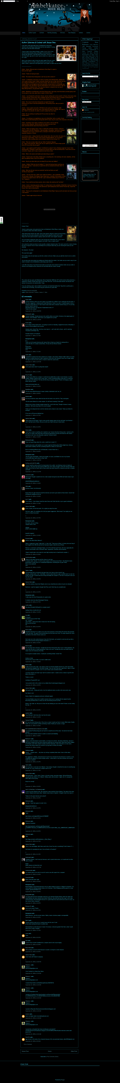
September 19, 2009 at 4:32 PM (32, 592)
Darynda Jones (90, 176)
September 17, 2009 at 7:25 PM (32, 437)
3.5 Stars (91, 54)
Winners (62, 33)
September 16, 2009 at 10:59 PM (33, 311)
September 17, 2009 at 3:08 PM (32, 393)
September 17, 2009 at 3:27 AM (32, 335)
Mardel (27, 645)
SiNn (26, 486)
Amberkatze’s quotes (88, 171)
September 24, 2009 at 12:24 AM (33, 973)
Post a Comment (28, 1044)
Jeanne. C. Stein (43, 292)
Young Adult (87, 48)
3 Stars (91, 60)
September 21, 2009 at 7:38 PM (32, 735)
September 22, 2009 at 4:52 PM (32, 798)
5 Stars (86, 58)
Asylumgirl (28, 857)
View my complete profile (88, 112)
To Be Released (94, 64)
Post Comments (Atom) (52, 1056)
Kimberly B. (28, 314)
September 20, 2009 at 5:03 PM (32, 710)
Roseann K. (28, 906)
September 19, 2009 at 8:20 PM (32, 626)
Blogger (63, 1079)
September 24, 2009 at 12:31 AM (33, 1034)
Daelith (27, 396)
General (89, 51)
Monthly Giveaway (52, 33)
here (31, 62)
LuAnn (27, 605)
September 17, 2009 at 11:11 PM (33, 471)
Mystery (92, 63)
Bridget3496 (28, 894)
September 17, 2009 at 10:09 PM (33, 460)
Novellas (90, 58)
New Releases (71, 33)
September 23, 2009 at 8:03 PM (32, 937)
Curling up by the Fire (31, 463)
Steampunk (84, 64)
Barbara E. (28, 738)
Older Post (74, 1051)
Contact (88, 33)
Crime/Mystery (91, 61)
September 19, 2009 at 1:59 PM (32, 567)
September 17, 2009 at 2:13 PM (32, 371)
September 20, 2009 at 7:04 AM (32, 661)
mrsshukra (28, 474)
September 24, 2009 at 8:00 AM (32, 1041)
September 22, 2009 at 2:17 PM (32, 770)
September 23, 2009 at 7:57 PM (32, 930)
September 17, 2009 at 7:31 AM (32, 351)
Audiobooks (92, 49)
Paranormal (85, 54)
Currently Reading (89, 57)
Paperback (87, 63)
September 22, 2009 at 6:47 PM (32, 841)
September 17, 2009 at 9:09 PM (32, 451)
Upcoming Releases (86, 65)
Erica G (27, 374)
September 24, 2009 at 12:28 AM (33, 1018)
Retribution (49, 54)
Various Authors (94, 65)
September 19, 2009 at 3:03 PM (32, 579)
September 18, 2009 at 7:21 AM (32, 503)
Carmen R (27, 720)
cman (26, 933)
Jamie (26, 765)
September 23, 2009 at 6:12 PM (32, 910)
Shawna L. (28, 965)
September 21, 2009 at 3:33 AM (32, 725)
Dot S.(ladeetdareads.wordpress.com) (34, 728)
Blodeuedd (28, 440)
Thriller (89, 64)
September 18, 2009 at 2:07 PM (32, 518)
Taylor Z (27, 570)
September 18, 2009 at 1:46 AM (32, 496)
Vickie (27, 322)
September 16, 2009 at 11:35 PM (33, 319)
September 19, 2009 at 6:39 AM (32, 554)
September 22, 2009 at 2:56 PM (32, 786)
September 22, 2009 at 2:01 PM (32, 761)
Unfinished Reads (85, 68)
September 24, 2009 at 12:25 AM (33, 1011)
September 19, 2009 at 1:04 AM (32, 535)
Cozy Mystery (94, 44)
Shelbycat (27, 750)
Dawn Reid (28, 947)
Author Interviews (29, 292)
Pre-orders (95, 60)
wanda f (27, 713)
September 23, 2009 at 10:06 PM (33, 961)
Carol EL (27, 1037)
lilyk (26, 940)
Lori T (26, 499)
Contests (42, 33)
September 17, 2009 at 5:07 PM (32, 415)
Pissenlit (27, 538)
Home (23, 33)
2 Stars (96, 63)
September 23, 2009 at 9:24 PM (32, 944)
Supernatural (95, 66)
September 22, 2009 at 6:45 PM (32, 831)
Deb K (26, 920)
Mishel (27, 664)
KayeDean (27, 389)
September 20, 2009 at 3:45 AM (32, 642)
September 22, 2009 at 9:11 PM (32, 854)
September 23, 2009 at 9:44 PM (32, 951)
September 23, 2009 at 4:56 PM (32, 891)
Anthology (84, 61)
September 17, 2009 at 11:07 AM (33, 361)
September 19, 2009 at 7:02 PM (32, 612)
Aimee (27, 430)
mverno (27, 1014)
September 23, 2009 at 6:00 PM (32, 903)
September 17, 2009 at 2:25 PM (32, 386)
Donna (27, 629)
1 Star (88, 66)
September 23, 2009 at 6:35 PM (32, 917)
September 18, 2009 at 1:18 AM (32, 483)
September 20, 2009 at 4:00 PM (32, 685)
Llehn (26, 354)
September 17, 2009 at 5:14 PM (32, 427)
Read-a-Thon (92, 56)
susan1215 (28, 877)
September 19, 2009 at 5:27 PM (32, 602)
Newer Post (25, 1051)
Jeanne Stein (47, 51)
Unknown (29, 290)
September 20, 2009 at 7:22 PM (32, 717)
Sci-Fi (91, 66)
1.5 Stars (84, 66)
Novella (96, 53)
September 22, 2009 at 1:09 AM (32, 747)
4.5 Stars (90, 53)
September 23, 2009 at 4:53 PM (32, 881)
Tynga (26, 299)
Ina (26, 615)
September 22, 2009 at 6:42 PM (32, 808)
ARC (83, 46)
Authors (81, 33)
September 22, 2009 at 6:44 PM (32, 818)
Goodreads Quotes (94, 179)
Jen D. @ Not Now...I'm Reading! (33, 789)
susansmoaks (28, 870)
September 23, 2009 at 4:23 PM (32, 874)
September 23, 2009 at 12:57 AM (33, 867)
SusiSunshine (29, 557)
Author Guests (32, 33)
